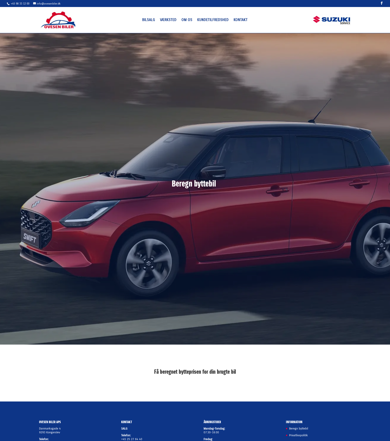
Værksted (168, 20)
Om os (186, 20)
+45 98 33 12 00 (20, 3)
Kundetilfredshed (213, 20)
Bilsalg (148, 20)
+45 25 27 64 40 (131, 439)
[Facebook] (381, 3)
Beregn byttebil (298, 428)
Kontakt (241, 20)
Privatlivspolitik (298, 435)
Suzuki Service (332, 19)
